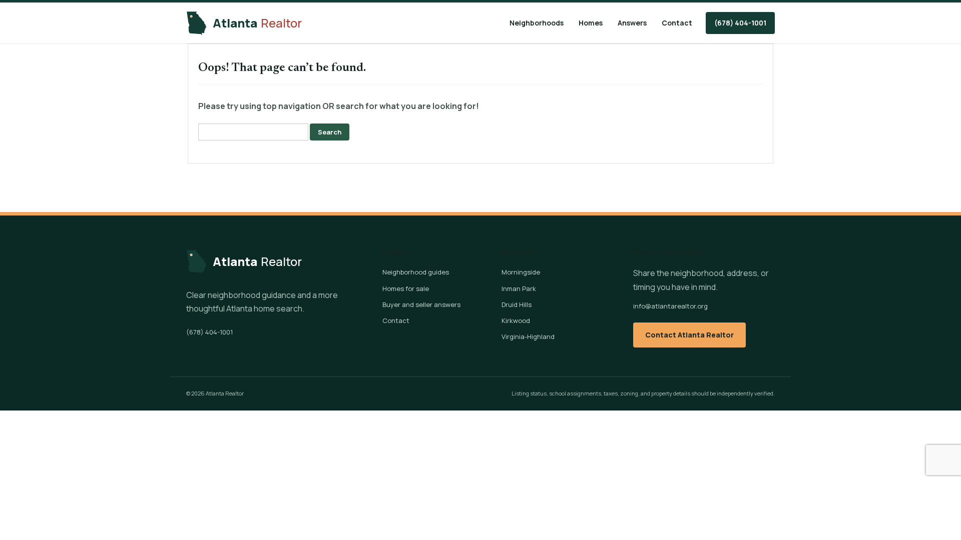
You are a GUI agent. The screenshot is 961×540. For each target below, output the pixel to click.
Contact (677, 23)
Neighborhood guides (415, 272)
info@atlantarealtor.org (670, 306)
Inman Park (519, 288)
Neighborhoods (537, 23)
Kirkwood (516, 320)
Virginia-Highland (528, 336)
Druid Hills (517, 304)
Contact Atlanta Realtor (689, 335)
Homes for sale (405, 288)
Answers (632, 23)
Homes (591, 23)
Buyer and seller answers (421, 304)
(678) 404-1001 (740, 23)
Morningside (521, 272)
